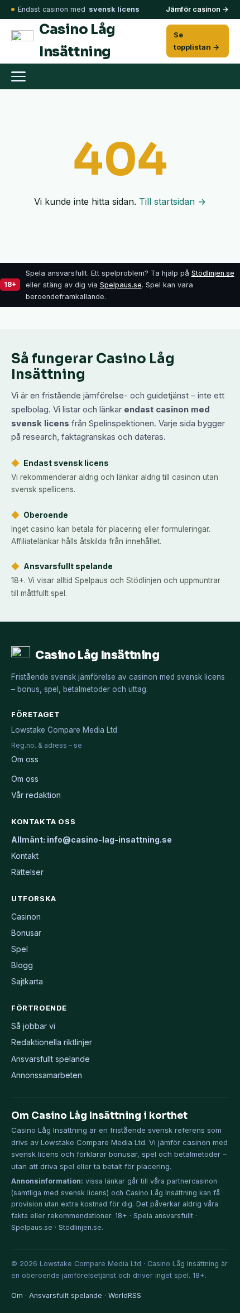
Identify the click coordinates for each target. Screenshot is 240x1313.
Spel (19, 949)
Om (17, 1295)
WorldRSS (124, 1295)
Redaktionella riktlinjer (51, 1042)
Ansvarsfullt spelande (50, 1059)
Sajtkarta (27, 981)
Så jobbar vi (33, 1026)
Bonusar (26, 932)
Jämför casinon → (197, 9)
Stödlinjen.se (212, 273)
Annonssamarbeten (46, 1075)
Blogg (22, 965)
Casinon (26, 916)
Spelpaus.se (121, 285)
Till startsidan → (172, 201)
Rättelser (27, 872)
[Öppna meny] (24, 76)
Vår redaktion (36, 795)
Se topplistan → (196, 40)
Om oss (25, 759)
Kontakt (25, 855)
